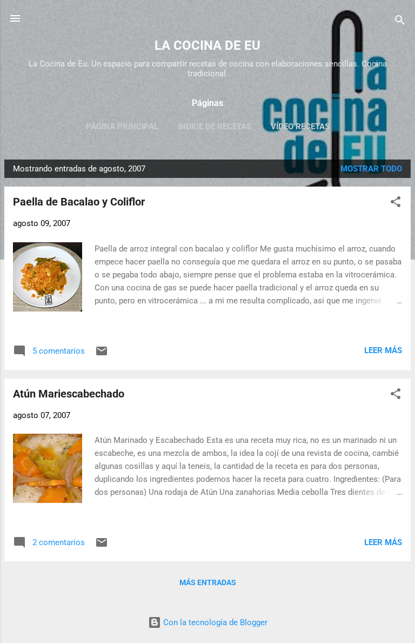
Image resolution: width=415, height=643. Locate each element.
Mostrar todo (371, 169)
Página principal (122, 126)
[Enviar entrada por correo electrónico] (101, 355)
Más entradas (207, 582)
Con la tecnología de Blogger (214, 622)
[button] (395, 203)
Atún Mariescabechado (68, 393)
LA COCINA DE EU (207, 45)
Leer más (383, 350)
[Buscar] (399, 21)
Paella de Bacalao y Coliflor (79, 201)
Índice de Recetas (214, 126)
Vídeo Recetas (300, 126)
